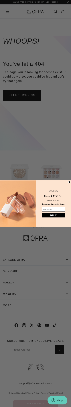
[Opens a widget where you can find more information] (57, 400)
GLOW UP (53, 215)
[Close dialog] (69, 182)
